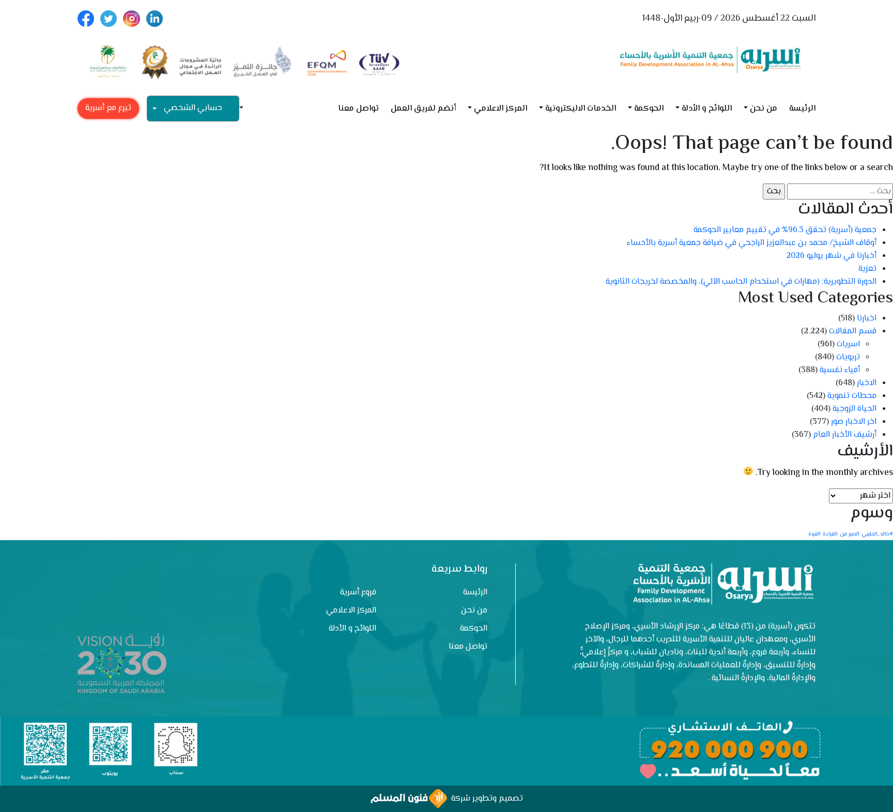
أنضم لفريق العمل (423, 108)
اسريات (848, 344)
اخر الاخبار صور (853, 422)
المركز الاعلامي (500, 108)
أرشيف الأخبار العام (844, 434)
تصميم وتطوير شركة (485, 798)
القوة (814, 534)
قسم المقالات (852, 331)
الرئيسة (802, 108)
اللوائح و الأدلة (707, 108)
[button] (245, 108)
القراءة (830, 534)
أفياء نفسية (840, 370)
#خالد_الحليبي (877, 534)
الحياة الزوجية (854, 409)
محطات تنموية (851, 396)
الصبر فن (849, 534)
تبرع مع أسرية (108, 108)
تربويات (848, 357)
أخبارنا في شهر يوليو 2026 (831, 256)
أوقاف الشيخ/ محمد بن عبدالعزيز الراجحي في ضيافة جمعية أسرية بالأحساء (751, 243)
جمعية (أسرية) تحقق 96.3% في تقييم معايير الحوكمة (785, 230)
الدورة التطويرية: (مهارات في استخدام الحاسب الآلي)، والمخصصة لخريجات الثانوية (741, 281)
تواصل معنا (358, 108)
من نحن (763, 108)
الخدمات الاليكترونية (580, 108)
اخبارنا (866, 318)
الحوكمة (649, 108)
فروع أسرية (358, 592)
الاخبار (866, 383)
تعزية (867, 269)
